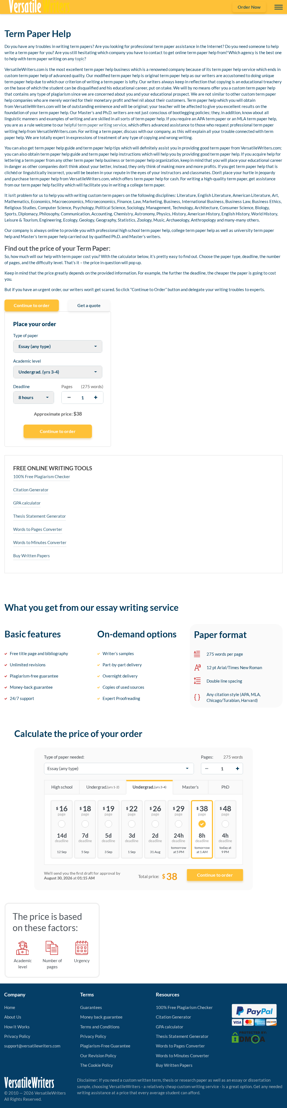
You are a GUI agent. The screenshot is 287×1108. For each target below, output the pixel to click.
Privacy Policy (17, 1036)
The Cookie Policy (96, 1065)
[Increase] (237, 768)
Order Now (249, 7)
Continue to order (32, 305)
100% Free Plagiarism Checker (41, 476)
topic (79, 58)
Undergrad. (102, 786)
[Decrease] (206, 768)
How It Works (17, 1026)
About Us (12, 1016)
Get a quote (89, 305)
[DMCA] (249, 1036)
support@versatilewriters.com (32, 1045)
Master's (190, 786)
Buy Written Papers (31, 555)
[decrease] (69, 397)
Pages (67, 386)
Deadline (21, 386)
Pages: (207, 756)
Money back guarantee (101, 1016)
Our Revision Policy (98, 1055)
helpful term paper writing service (95, 124)
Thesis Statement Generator (39, 516)
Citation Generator (30, 489)
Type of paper (25, 335)
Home (9, 1007)
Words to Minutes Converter (39, 542)
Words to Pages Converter (37, 529)
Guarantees (91, 1007)
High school (62, 786)
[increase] (96, 397)
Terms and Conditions (100, 1026)
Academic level (27, 360)
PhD (225, 786)
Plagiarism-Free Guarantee (105, 1045)
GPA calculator (27, 502)
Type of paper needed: (64, 756)
